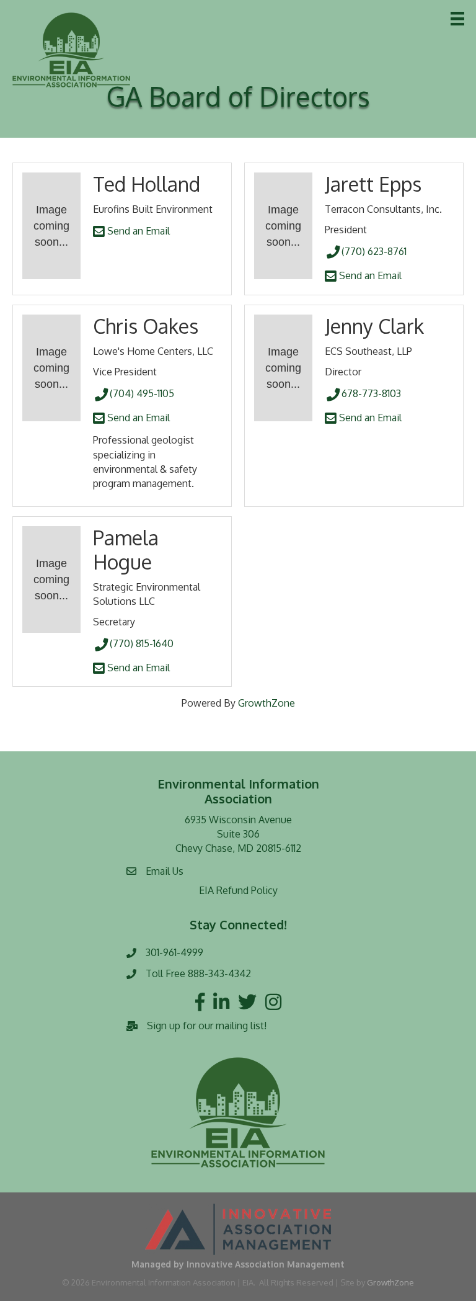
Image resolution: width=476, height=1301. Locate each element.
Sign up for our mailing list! (207, 1025)
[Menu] (457, 18)
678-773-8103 (371, 393)
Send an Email (137, 231)
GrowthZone (266, 703)
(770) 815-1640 (142, 643)
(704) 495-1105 (142, 393)
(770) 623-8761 (374, 251)
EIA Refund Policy (238, 890)
